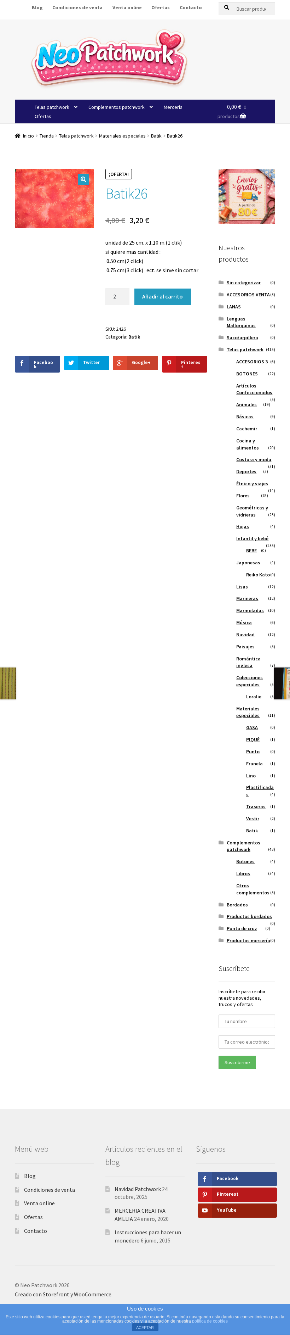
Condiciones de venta (49, 1189)
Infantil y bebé (252, 538)
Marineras (247, 598)
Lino (251, 775)
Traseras (256, 806)
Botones (245, 861)
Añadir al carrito (162, 296)
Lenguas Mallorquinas (241, 322)
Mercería (173, 107)
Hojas (242, 526)
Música (244, 622)
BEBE (251, 550)
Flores (243, 495)
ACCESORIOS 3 (252, 361)
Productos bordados (249, 916)
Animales (246, 404)
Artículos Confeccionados (254, 389)
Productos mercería (248, 940)
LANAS (234, 306)
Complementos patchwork (116, 107)
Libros (243, 873)
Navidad (245, 634)
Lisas (242, 586)
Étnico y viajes (252, 483)
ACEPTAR (145, 1327)
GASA (252, 727)
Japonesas (248, 562)
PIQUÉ (253, 739)
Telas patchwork (52, 107)
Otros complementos (252, 889)
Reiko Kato (258, 574)
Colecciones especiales (249, 681)
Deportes (246, 471)
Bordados (237, 904)
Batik (156, 136)
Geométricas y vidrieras (252, 511)
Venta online (127, 7)
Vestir (252, 818)
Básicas (245, 416)
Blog (30, 1175)
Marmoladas (250, 610)
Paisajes (245, 646)
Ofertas (160, 7)
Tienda (47, 136)
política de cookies (210, 1321)
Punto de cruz (242, 928)
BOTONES (247, 373)
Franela (254, 763)
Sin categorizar (244, 282)
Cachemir (246, 428)
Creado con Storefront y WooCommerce (63, 1294)
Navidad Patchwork (138, 1188)
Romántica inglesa (248, 662)
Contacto (191, 7)
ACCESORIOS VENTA (248, 294)
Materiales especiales (122, 136)
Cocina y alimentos (247, 444)
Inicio (28, 136)
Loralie (253, 696)
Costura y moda (253, 459)
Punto (253, 751)
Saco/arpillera (242, 337)
